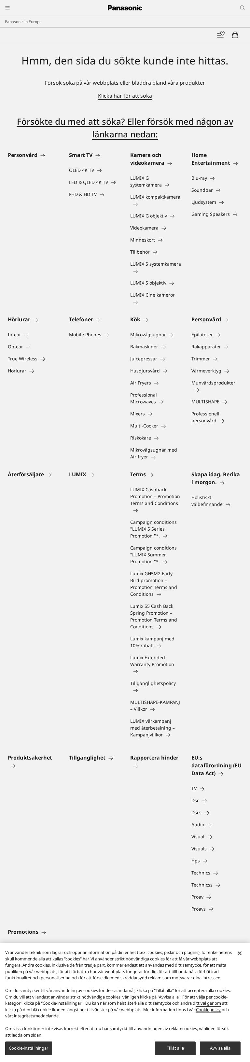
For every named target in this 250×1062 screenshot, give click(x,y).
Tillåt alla (175, 1048)
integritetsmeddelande (36, 1016)
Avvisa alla (220, 1048)
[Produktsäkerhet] (33, 765)
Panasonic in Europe (23, 21)
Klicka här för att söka (125, 95)
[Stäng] (239, 953)
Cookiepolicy (208, 1010)
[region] (125, 1002)
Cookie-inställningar (29, 1048)
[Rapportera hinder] (155, 765)
